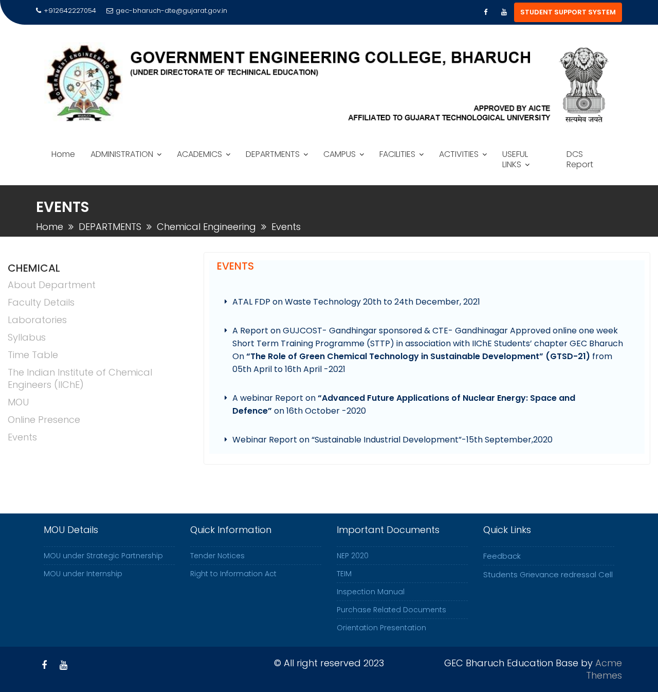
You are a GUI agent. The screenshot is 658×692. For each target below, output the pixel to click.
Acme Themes (604, 669)
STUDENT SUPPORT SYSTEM (568, 12)
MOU (18, 402)
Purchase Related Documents (391, 610)
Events (22, 437)
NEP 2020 (353, 556)
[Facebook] (485, 12)
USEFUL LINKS (515, 159)
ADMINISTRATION (121, 154)
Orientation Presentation (381, 628)
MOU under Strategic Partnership (103, 556)
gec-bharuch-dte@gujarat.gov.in (171, 10)
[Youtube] (504, 12)
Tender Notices (217, 556)
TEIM (344, 574)
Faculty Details (41, 302)
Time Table (33, 354)
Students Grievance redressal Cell (548, 574)
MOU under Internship (83, 574)
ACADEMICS (199, 154)
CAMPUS (339, 154)
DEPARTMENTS (273, 154)
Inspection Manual (371, 592)
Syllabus (27, 337)
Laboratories (37, 319)
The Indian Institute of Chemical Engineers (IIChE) (80, 378)
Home (63, 154)
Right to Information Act (233, 574)
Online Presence (44, 419)
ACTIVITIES (459, 154)
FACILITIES (397, 154)
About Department (52, 284)
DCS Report (579, 159)
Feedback (502, 556)
